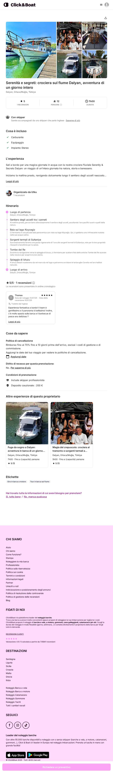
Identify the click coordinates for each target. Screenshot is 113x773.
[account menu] (106, 4)
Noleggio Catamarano (16, 695)
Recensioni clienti (15, 634)
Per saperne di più (21, 367)
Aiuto (8, 547)
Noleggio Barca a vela (16, 688)
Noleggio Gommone (15, 698)
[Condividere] (105, 17)
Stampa (9, 558)
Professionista (12, 565)
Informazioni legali (14, 579)
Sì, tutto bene (13, 496)
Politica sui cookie (14, 572)
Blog (8, 600)
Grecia (9, 676)
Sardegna (10, 659)
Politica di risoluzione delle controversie (25, 593)
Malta (8, 673)
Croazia (9, 669)
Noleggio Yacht (13, 702)
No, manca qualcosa (35, 496)
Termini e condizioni (15, 575)
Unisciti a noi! (12, 586)
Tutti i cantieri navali (15, 705)
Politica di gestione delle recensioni (22, 597)
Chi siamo (10, 551)
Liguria (9, 662)
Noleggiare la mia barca (17, 561)
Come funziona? (13, 554)
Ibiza (8, 680)
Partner (9, 582)
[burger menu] (101, 4)
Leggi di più (12, 181)
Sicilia (8, 666)
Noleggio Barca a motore (18, 691)
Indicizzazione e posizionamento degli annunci (28, 589)
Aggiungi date (18, 356)
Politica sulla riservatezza (18, 568)
